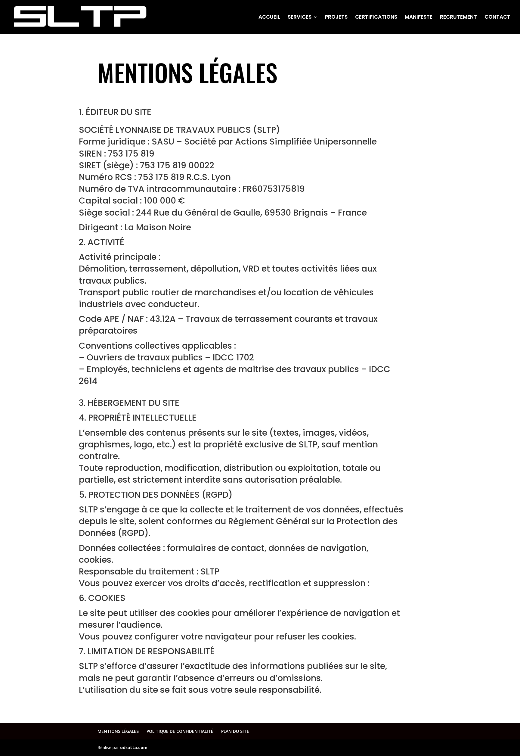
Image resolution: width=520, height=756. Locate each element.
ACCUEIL (269, 17)
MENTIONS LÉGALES (118, 731)
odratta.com (133, 747)
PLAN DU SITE (235, 731)
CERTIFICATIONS (376, 17)
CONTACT (497, 17)
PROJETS (336, 17)
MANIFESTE (418, 17)
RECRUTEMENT (458, 17)
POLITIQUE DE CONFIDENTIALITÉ (180, 731)
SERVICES (299, 17)
